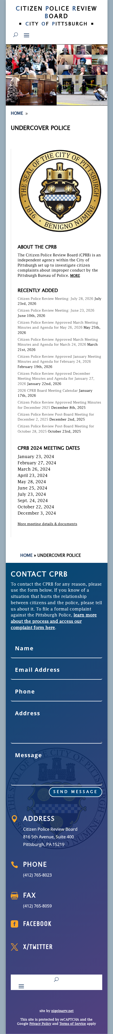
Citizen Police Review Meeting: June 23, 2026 (56, 310)
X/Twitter (38, 946)
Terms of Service (72, 1024)
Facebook (37, 923)
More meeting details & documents (47, 524)
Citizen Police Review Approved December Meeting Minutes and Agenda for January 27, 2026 (56, 379)
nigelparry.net (62, 1011)
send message (75, 792)
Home (26, 556)
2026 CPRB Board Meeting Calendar (48, 391)
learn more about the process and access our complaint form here (54, 621)
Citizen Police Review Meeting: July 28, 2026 (55, 299)
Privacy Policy (40, 1024)
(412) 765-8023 (37, 875)
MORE (75, 276)
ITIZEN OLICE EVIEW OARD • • (56, 16)
